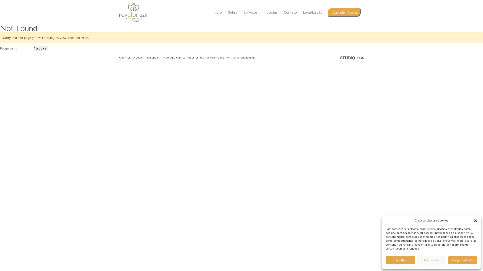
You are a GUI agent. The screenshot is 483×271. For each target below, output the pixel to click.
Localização (312, 12)
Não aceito (431, 260)
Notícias (271, 12)
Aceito (400, 260)
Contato (290, 12)
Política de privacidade (240, 57)
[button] (475, 220)
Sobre (233, 12)
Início (217, 12)
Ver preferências (463, 260)
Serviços (251, 12)
